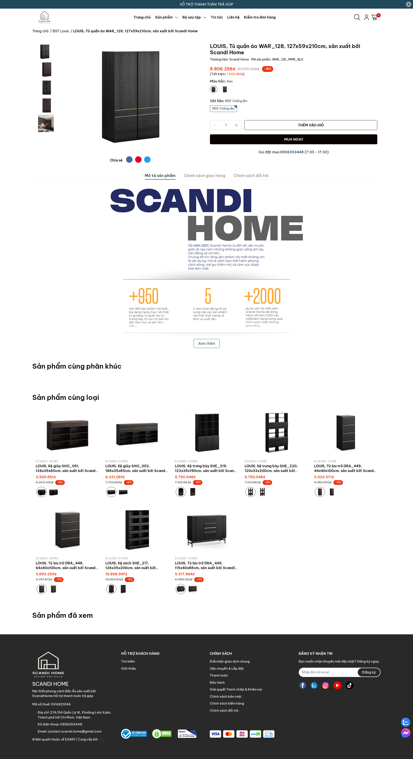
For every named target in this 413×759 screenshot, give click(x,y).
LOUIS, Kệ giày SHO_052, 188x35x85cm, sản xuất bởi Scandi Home (135, 471)
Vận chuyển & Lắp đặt (227, 668)
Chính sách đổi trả (224, 710)
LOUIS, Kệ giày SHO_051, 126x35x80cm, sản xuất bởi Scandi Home (66, 471)
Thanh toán (219, 675)
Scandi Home (239, 59)
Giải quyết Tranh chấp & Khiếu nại (236, 689)
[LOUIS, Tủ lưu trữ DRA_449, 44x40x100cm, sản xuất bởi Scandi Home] (345, 432)
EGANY (70, 739)
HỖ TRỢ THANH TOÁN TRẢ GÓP (206, 4)
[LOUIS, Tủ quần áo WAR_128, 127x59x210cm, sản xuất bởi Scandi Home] (130, 98)
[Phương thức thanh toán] (242, 734)
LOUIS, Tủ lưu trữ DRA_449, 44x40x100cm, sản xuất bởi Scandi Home (344, 471)
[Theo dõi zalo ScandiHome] (314, 685)
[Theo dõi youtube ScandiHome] (337, 685)
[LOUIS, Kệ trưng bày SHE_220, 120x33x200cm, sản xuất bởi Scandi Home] (276, 432)
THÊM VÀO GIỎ (311, 125)
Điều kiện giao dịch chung (230, 661)
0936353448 (292, 152)
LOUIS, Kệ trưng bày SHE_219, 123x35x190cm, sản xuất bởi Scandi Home (206, 471)
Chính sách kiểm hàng (227, 703)
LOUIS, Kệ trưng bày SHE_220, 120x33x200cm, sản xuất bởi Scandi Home (271, 471)
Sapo (102, 739)
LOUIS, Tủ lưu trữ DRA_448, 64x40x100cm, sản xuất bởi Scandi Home (66, 568)
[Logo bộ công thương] (158, 733)
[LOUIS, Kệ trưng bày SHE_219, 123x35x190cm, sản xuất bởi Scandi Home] (206, 432)
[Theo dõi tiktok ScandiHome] (349, 685)
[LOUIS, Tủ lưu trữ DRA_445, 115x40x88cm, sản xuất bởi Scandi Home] (206, 529)
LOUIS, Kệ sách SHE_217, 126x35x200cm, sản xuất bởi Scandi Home (130, 568)
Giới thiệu (128, 668)
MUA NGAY (293, 139)
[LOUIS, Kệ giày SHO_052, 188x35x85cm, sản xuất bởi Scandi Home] (137, 432)
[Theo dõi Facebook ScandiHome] (303, 685)
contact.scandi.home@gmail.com (75, 731)
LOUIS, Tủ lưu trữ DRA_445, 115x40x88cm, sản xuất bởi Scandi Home (205, 568)
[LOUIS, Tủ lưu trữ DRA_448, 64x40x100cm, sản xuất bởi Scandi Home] (67, 529)
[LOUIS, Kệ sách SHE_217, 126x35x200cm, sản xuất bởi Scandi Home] (137, 529)
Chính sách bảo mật (225, 696)
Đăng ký (369, 672)
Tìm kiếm (128, 661)
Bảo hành (217, 682)
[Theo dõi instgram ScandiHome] (325, 685)
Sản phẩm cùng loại (65, 397)
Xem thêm (206, 343)
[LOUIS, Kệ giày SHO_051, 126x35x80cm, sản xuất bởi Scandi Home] (67, 432)
